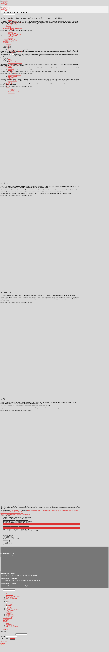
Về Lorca (10, 20)
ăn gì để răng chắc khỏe (32, 510)
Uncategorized (6, 545)
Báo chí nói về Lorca (7, 535)
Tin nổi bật (5, 540)
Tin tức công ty (11, 49)
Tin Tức (19, 510)
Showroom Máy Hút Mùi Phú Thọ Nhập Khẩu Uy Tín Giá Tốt (16, 522)
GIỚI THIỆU (8, 59)
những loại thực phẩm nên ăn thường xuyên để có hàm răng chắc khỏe (53, 510)
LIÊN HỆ (7, 623)
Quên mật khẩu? (4, 641)
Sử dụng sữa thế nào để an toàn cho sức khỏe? (13, 28)
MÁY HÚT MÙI (10, 603)
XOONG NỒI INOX (12, 33)
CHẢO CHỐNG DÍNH (12, 40)
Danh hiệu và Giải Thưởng (13, 24)
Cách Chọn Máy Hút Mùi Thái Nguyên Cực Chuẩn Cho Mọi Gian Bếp (17, 521)
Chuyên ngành (15, 510)
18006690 (3, 643)
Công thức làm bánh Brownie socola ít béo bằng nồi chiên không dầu (15, 514)
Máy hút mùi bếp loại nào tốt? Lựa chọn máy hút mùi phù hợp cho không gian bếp (20, 530)
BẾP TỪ (9, 27)
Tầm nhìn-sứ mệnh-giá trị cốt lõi (15, 63)
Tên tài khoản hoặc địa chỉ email (8, 634)
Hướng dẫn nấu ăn (7, 537)
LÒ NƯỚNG (9, 605)
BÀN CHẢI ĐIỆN (11, 39)
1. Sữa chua (6, 38)
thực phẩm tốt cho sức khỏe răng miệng (14, 511)
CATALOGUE (8, 44)
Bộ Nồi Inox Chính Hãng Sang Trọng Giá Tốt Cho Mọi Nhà (15, 520)
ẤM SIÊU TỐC (11, 36)
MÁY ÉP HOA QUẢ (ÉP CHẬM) (14, 34)
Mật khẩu (3, 636)
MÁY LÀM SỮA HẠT (12, 35)
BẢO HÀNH (8, 45)
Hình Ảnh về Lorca (9, 597)
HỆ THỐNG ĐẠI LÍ (7, 618)
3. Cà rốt (6, 40)
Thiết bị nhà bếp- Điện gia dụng (10, 539)
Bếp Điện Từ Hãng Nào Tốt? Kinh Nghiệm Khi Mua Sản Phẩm (16, 526)
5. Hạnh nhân (6, 42)
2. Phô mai (6, 39)
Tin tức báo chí (6, 542)
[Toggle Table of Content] (1, 35)
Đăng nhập (12, 638)
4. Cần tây (6, 41)
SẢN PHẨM (8, 26)
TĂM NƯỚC (10, 38)
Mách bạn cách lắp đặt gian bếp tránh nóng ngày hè (12, 513)
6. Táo (5, 43)
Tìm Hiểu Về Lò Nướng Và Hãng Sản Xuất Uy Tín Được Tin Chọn (17, 517)
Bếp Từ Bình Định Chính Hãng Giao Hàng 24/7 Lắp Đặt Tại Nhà (16, 518)
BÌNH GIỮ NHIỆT (11, 41)
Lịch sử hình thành (12, 61)
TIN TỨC (5, 621)
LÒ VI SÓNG (10, 32)
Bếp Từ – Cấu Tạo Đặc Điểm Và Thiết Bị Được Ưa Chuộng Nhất (16, 529)
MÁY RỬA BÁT (11, 29)
